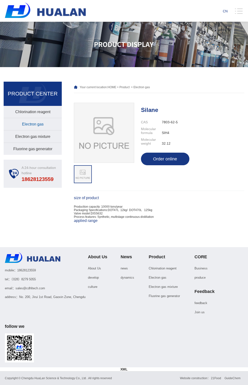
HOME (112, 87)
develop (93, 277)
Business (201, 268)
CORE (200, 256)
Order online (165, 159)
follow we (14, 326)
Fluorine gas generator (32, 149)
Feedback (204, 291)
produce (200, 277)
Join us (199, 312)
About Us (97, 256)
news (124, 268)
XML (124, 369)
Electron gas (33, 124)
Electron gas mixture (32, 136)
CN (225, 11)
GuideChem (232, 378)
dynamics (127, 277)
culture (92, 287)
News (126, 256)
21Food (216, 378)
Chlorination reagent (32, 112)
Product (124, 87)
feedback (200, 303)
